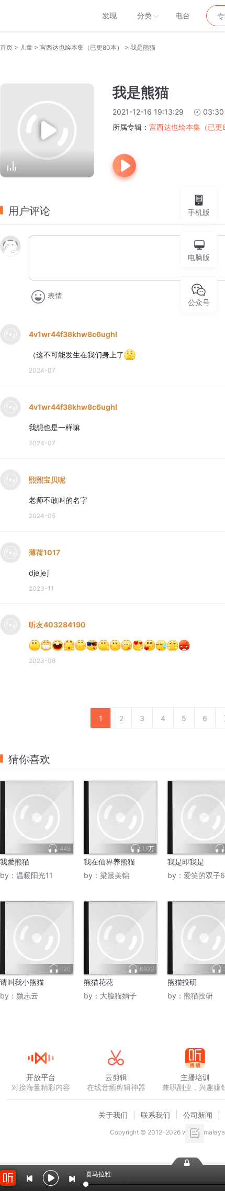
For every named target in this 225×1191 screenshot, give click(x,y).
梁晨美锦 (114, 875)
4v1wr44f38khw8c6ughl (73, 334)
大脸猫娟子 (118, 995)
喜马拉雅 (40, 15)
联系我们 (155, 1114)
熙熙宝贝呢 (47, 479)
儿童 (26, 47)
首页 (6, 47)
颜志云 (27, 995)
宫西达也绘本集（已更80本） (81, 47)
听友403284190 (57, 624)
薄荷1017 (44, 552)
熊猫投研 (198, 995)
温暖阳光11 (34, 875)
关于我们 (113, 1114)
